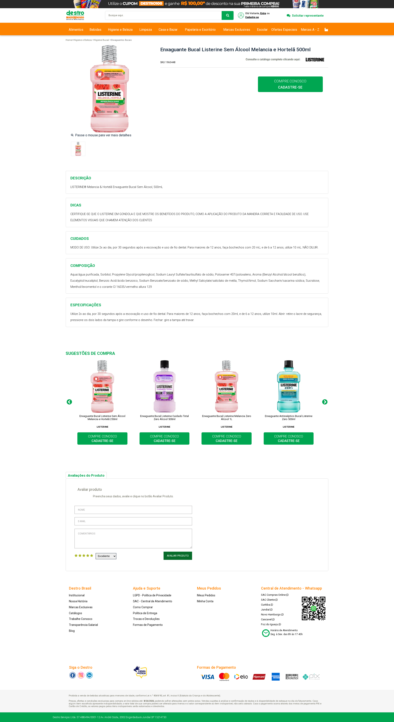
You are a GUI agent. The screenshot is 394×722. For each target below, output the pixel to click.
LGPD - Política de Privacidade (152, 595)
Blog (72, 630)
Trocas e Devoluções (146, 619)
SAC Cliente (268, 599)
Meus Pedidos (206, 595)
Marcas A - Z (310, 30)
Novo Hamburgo (271, 614)
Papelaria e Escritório (200, 30)
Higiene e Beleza (120, 30)
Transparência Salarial (83, 624)
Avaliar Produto (178, 555)
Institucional (77, 595)
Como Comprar (143, 607)
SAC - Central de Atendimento (152, 601)
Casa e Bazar (168, 30)
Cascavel (266, 619)
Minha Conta (205, 601)
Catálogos (75, 613)
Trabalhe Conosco (80, 619)
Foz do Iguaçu (270, 624)
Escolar (262, 30)
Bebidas (95, 30)
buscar (228, 15)
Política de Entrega (145, 613)
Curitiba (266, 604)
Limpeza (145, 30)
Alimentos (76, 30)
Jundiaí (265, 609)
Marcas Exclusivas (236, 30)
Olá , (254, 15)
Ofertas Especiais (284, 30)
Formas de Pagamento (148, 624)
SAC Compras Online (273, 594)
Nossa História (78, 601)
